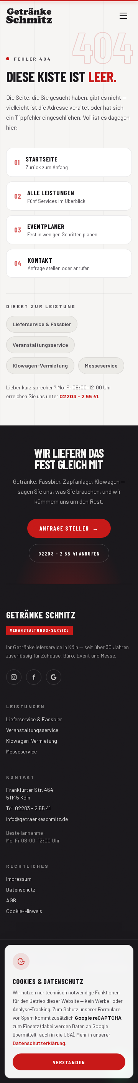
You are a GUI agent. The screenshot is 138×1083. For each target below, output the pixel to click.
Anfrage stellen (69, 528)
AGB (11, 900)
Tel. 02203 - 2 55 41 (28, 808)
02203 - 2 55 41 (78, 396)
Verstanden (69, 1062)
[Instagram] (13, 677)
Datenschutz (20, 889)
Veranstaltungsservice (40, 344)
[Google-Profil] (53, 677)
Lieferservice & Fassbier (42, 324)
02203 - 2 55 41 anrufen (69, 553)
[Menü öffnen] (123, 15)
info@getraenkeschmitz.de (37, 819)
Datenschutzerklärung (39, 1043)
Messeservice (101, 365)
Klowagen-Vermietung (40, 365)
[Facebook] (33, 677)
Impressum (18, 878)
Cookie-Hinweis (24, 911)
